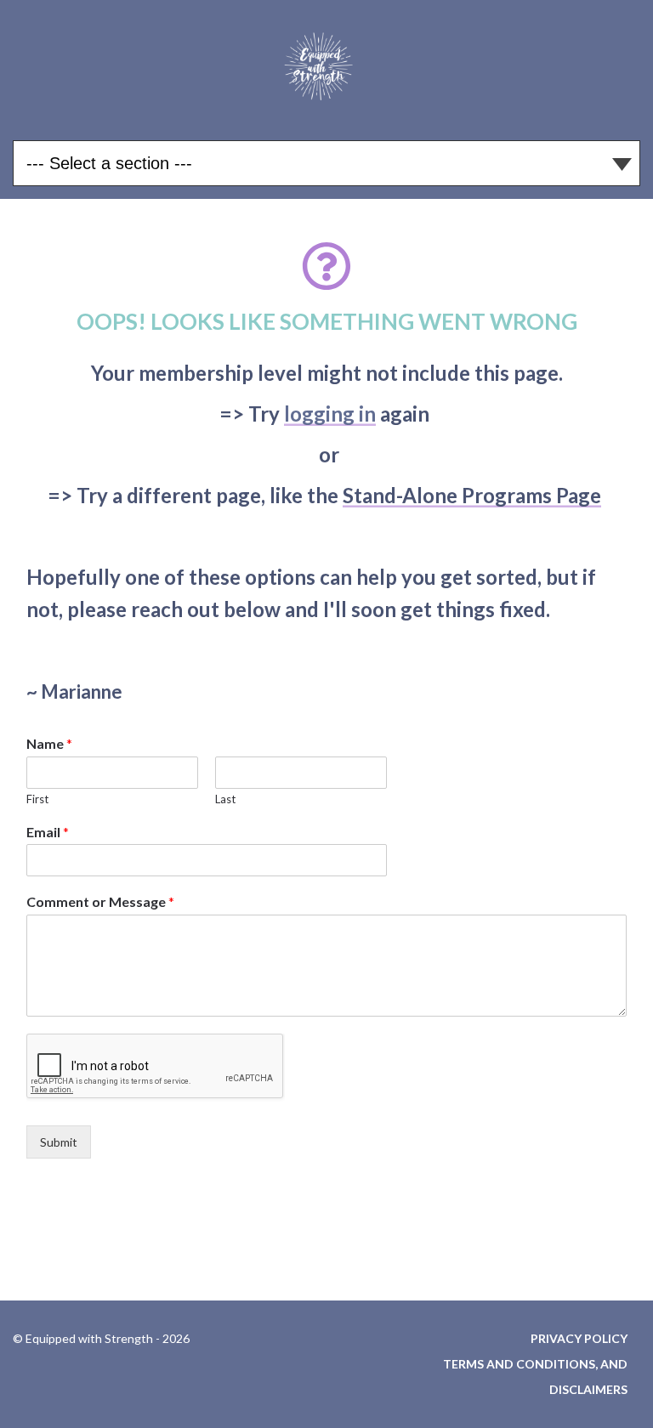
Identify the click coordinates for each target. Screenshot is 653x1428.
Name (49, 743)
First (37, 799)
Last (225, 799)
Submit (58, 1142)
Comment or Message (100, 901)
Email (47, 832)
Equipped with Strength (326, 63)
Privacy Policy (579, 1338)
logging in (330, 413)
